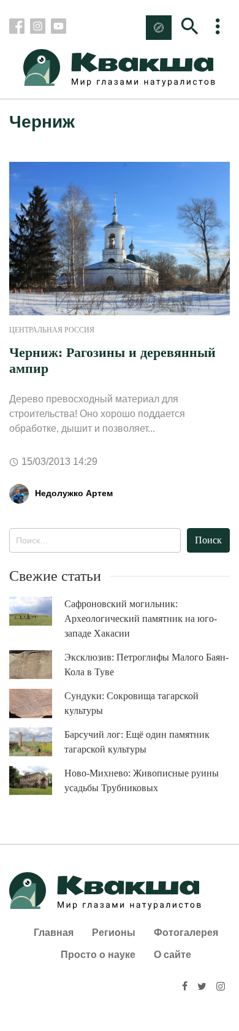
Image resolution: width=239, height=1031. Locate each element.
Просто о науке (98, 954)
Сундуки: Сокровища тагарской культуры (131, 703)
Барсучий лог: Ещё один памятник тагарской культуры (137, 741)
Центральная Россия (51, 330)
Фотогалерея (186, 932)
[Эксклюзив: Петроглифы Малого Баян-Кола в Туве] (36, 664)
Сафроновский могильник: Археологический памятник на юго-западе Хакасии (140, 618)
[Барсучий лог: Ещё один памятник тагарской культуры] (36, 741)
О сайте (172, 954)
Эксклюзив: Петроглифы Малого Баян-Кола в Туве (146, 664)
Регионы (113, 932)
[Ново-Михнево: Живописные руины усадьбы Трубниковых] (36, 780)
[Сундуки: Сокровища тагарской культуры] (36, 703)
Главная (54, 932)
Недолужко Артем (74, 493)
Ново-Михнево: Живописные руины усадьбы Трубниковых (141, 780)
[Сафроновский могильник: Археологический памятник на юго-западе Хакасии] (36, 611)
